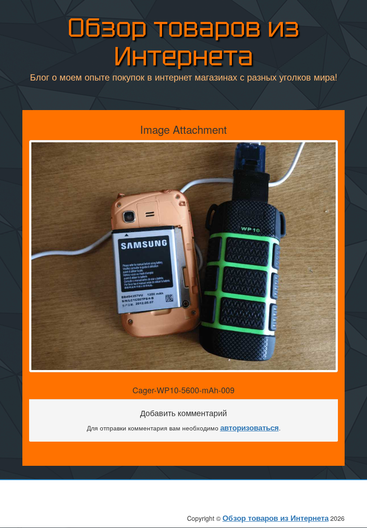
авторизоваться (249, 427)
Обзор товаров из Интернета (183, 42)
